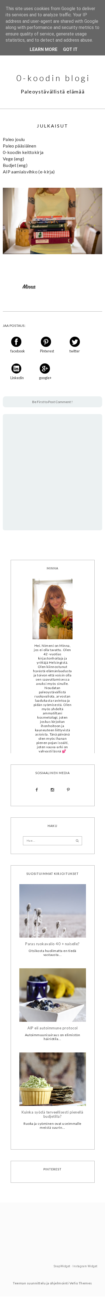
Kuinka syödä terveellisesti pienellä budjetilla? (52, 1114)
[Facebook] (36, 790)
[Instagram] (52, 790)
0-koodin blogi (53, 78)
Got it (70, 49)
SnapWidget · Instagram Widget (75, 1266)
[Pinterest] (68, 790)
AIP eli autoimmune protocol (52, 1028)
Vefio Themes (80, 1283)
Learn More (43, 49)
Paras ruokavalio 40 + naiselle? (52, 944)
